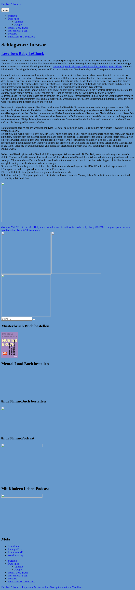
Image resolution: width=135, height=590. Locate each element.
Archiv (18, 24)
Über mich (13, 18)
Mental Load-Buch (18, 27)
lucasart (127, 227)
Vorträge (18, 21)
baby (85, 227)
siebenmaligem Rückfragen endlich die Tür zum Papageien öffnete (87, 66)
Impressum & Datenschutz (21, 36)
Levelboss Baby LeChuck (22, 53)
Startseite (12, 15)
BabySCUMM (96, 227)
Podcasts (12, 33)
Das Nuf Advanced (11, 4)
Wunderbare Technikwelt (60, 227)
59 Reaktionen (32, 230)
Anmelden (13, 546)
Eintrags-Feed (15, 549)
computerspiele (113, 227)
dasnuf (4, 227)
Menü (5, 10)
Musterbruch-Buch (17, 30)
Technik (21, 230)
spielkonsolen (8, 230)
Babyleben (39, 227)
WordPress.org (15, 555)
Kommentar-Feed (17, 552)
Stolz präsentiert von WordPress (66, 587)
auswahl (77, 227)
